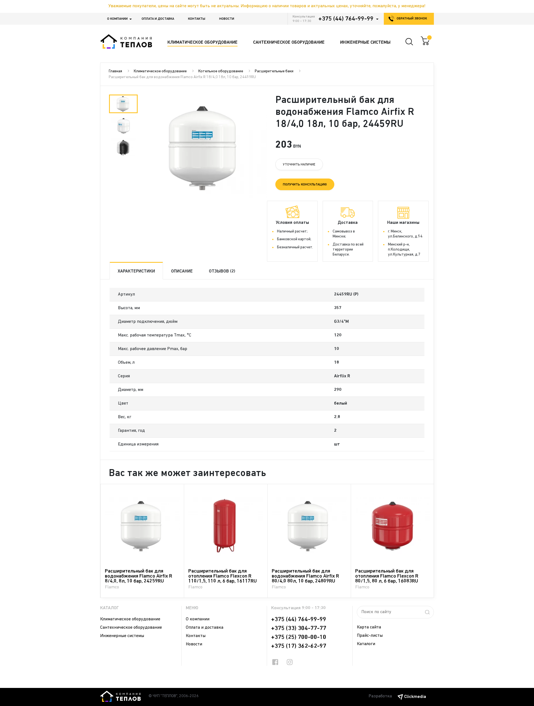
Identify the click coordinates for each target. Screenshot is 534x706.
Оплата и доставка (158, 19)
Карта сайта (369, 627)
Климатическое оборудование (160, 71)
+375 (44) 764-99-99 (346, 19)
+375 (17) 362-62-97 (298, 646)
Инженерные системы (122, 636)
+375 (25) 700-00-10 (298, 637)
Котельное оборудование (220, 71)
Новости (226, 19)
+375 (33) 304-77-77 (298, 628)
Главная (115, 71)
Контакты (196, 19)
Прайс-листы (370, 635)
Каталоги (366, 644)
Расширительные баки (274, 71)
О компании (117, 19)
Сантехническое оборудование (131, 627)
